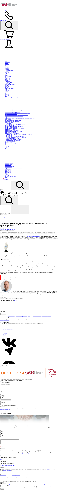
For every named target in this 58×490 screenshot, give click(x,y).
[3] (2, 303)
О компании (5, 333)
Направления (5, 98)
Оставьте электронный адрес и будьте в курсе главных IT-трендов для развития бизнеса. (19, 481)
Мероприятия (5, 179)
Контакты (5, 335)
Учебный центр (6, 217)
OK (1, 459)
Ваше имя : (2, 395)
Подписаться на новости (5, 39)
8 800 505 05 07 (50, 469)
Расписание (5, 157)
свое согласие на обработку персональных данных (16, 451)
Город (1, 431)
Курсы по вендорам (6, 50)
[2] (1, 303)
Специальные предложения (8, 329)
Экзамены (5, 149)
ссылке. (15, 300)
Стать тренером (11, 230)
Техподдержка (5, 327)
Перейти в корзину (4, 465)
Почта (1, 433)
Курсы (4, 325)
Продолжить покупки (12, 465)
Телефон (2, 435)
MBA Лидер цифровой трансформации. (32, 236)
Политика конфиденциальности (16, 366)
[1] (0, 303)
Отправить (3, 406)
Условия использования (5, 366)
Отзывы (4, 336)
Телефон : (2, 397)
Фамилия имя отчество (5, 429)
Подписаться (3, 314)
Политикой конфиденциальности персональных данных (19, 316)
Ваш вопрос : (3, 402)
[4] (3, 303)
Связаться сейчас (4, 230)
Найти (2, 214)
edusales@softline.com (4, 10)
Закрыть (5, 214)
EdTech (4, 158)
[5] (4, 303)
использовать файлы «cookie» (46, 486)
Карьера (4, 334)
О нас (4, 161)
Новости (4, 178)
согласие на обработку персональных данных (42, 316)
